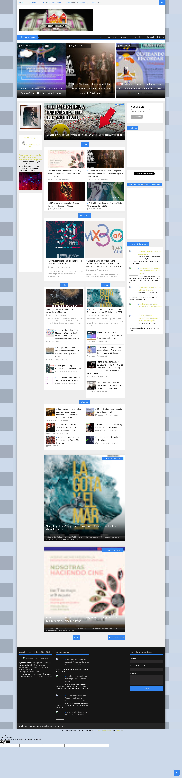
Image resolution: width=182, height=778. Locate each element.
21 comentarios (112, 430)
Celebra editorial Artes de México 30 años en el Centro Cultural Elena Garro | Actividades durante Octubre (103, 263)
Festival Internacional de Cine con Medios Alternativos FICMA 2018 (105, 204)
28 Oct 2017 (52, 433)
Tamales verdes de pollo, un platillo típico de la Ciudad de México (149, 270)
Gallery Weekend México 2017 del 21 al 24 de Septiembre (68, 379)
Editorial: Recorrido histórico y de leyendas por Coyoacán (108, 426)
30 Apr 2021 (92, 341)
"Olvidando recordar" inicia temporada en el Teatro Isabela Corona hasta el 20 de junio (91, 89)
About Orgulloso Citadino (42, 676)
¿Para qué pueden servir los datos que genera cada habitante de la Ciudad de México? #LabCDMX (68, 413)
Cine (85, 144)
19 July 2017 (61, 383)
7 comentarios (62, 315)
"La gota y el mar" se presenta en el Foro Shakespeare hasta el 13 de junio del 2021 (108, 37)
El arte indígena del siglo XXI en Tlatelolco (108, 438)
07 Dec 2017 (61, 371)
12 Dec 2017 (101, 415)
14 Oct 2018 (53, 267)
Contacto (95, 2)
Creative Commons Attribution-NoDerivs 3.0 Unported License (34, 666)
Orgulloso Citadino (42, 663)
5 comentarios (36, 46)
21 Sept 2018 (51, 359)
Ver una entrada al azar (32, 145)
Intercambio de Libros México (77, 2)
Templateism (47, 726)
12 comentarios (65, 267)
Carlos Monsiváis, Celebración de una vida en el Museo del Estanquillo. (149, 318)
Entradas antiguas (116, 637)
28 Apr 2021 (25, 46)
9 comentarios (103, 270)
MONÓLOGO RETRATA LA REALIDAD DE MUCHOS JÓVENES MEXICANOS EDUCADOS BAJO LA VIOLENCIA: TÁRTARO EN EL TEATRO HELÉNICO (141, 86)
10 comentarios (72, 371)
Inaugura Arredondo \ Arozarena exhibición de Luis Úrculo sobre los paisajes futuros (67, 352)
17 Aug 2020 (53, 209)
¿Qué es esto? (33, 2)
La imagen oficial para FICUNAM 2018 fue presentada (68, 367)
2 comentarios (103, 341)
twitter (145, 726)
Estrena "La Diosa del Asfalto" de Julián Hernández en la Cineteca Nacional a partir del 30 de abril (42, 89)
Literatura (85, 215)
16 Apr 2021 (92, 391)
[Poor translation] (7, 742)
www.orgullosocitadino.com (29, 671)
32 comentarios (104, 209)
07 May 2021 (53, 179)
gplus (153, 726)
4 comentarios (104, 315)
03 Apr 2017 (52, 446)
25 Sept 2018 (92, 270)
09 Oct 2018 (92, 209)
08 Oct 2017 (101, 430)
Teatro (105, 285)
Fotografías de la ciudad (52, 2)
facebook (149, 726)
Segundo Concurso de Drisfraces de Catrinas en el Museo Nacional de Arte (67, 427)
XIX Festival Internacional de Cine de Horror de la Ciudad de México (63, 204)
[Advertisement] (133, 20)
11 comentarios (63, 433)
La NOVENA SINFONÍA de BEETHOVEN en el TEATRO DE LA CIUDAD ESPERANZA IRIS (110, 385)
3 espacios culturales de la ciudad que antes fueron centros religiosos (30, 157)
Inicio (21, 2)
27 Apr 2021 (75, 46)
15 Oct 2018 (51, 315)
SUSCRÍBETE (137, 107)
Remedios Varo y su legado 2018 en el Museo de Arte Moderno (62, 310)
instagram (157, 726)
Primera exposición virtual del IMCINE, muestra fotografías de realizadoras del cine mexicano (64, 174)
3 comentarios (103, 179)
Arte (64, 285)
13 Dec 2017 (52, 420)
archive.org (119, 730)
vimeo (161, 726)
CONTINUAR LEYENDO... (113, 459)
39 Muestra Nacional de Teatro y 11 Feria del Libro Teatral (65, 262)
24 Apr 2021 (125, 46)
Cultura (84, 402)
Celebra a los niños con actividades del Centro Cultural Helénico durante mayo (109, 335)
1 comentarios (86, 46)
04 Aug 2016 (101, 443)
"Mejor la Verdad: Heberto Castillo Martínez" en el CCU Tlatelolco (67, 440)
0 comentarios (136, 46)
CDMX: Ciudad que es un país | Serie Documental (84, 134)
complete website (104, 730)
